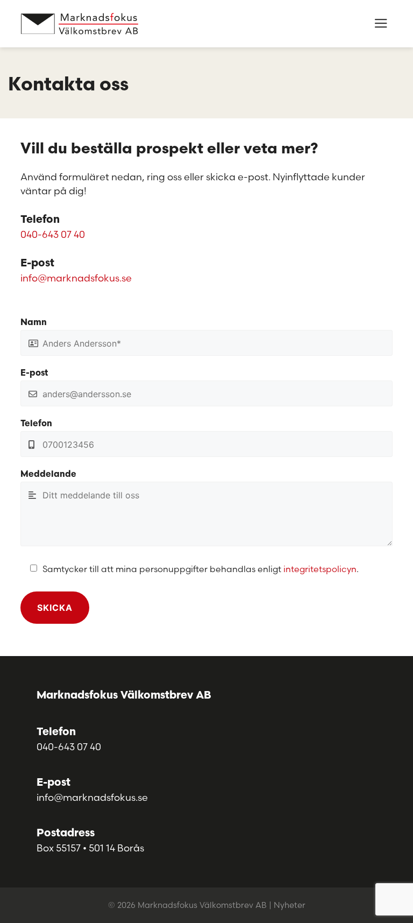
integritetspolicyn (320, 568)
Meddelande (48, 474)
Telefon (36, 424)
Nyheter (289, 905)
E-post (34, 373)
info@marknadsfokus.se (76, 278)
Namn (33, 323)
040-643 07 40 (52, 234)
